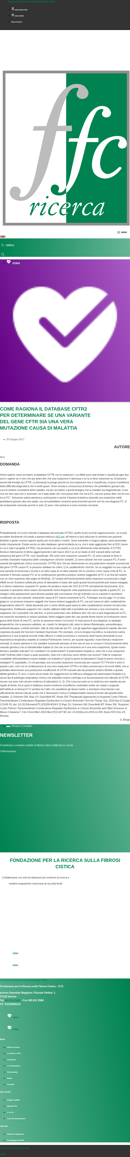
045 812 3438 (12, 1000)
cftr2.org (59, 536)
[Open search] (7, 245)
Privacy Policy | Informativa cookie (14, 1148)
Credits (3, 1154)
